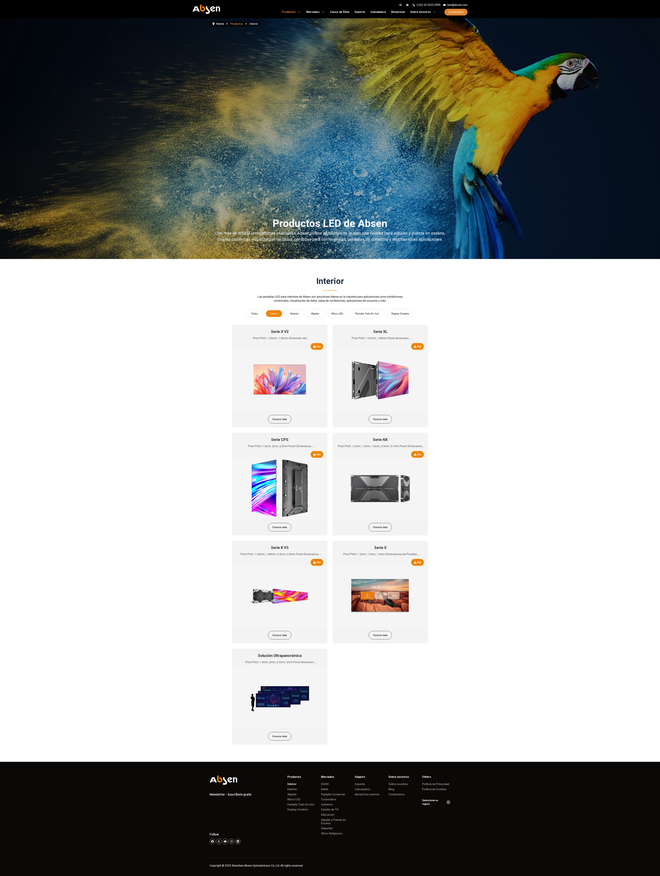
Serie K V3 (280, 547)
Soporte (360, 784)
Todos (254, 313)
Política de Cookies (434, 789)
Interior (274, 313)
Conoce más (279, 419)
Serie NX (380, 439)
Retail (324, 789)
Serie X (380, 547)
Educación (327, 814)
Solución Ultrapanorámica (280, 655)
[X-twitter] (219, 841)
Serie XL (380, 331)
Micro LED (337, 313)
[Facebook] (212, 841)
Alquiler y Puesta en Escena (333, 821)
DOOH (325, 784)
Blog (391, 789)
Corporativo (328, 799)
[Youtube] (225, 841)
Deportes (327, 828)
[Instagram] (231, 841)
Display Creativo (400, 313)
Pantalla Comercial (333, 794)
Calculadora (362, 789)
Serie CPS (279, 439)
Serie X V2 (280, 331)
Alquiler (315, 313)
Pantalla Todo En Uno (367, 313)
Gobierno (327, 804)
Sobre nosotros (398, 784)
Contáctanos (396, 794)
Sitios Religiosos (332, 833)
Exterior (294, 313)
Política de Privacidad (435, 784)
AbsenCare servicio (367, 794)
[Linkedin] (238, 841)
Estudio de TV (329, 809)
